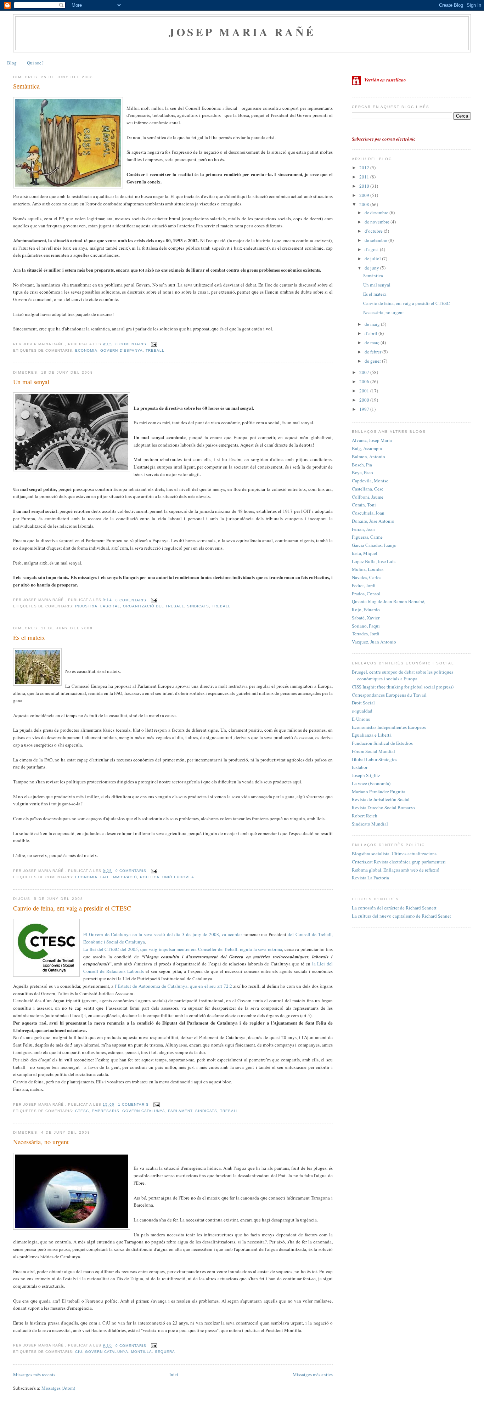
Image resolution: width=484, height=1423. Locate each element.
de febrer (373, 351)
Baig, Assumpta (367, 448)
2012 (364, 167)
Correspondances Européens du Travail (389, 695)
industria (86, 606)
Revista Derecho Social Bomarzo (383, 807)
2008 (364, 204)
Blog (12, 62)
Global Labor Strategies (374, 759)
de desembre (377, 212)
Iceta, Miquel (364, 553)
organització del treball (153, 606)
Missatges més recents (34, 1374)
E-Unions (361, 719)
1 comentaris (133, 1104)
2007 (364, 372)
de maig (373, 324)
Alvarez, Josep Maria (372, 440)
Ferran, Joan (363, 529)
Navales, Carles (366, 577)
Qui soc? (35, 62)
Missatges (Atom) (58, 1388)
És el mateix (29, 637)
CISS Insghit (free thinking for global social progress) (403, 687)
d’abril (371, 333)
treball (155, 350)
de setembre (376, 240)
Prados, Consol (366, 593)
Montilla (141, 1352)
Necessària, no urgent (41, 1142)
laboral (110, 606)
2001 (364, 390)
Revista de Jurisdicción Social (381, 799)
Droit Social (363, 702)
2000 (364, 400)
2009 (364, 195)
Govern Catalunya (143, 1111)
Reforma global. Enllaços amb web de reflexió (395, 870)
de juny (372, 268)
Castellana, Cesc (367, 489)
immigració (124, 877)
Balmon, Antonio (368, 456)
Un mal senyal (31, 382)
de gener (373, 361)
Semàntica (26, 86)
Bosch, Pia (362, 464)
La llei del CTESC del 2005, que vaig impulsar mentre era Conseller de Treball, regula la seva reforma (182, 949)
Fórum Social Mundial (373, 751)
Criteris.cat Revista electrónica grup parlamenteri (399, 861)
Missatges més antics (313, 1374)
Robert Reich (364, 815)
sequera (165, 1352)
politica (149, 877)
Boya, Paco (362, 472)
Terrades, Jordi (365, 633)
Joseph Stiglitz (366, 775)
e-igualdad (362, 711)
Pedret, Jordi (364, 585)
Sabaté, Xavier (365, 617)
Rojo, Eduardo (366, 609)
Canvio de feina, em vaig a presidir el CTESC (72, 908)
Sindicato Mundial (370, 824)
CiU (78, 1352)
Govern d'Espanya (121, 350)
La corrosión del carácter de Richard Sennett (394, 908)
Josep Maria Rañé (242, 32)
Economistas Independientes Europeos (389, 727)
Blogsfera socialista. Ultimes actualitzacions (394, 853)
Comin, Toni (364, 504)
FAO (104, 877)
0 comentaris (131, 344)
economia (86, 350)
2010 (364, 186)
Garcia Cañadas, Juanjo (374, 545)
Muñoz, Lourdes (367, 569)
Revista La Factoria (370, 877)
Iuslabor (359, 767)
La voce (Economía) (371, 783)
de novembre (377, 222)
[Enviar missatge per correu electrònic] (153, 344)
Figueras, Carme (367, 537)
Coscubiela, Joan (368, 513)
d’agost (372, 249)
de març (373, 342)
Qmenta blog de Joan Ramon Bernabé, (388, 601)
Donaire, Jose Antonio (373, 521)
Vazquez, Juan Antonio (374, 642)
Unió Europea (178, 877)
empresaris (105, 1111)
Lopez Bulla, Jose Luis (373, 561)
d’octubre (374, 231)
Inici (173, 1374)
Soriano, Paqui (366, 626)
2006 (364, 381)
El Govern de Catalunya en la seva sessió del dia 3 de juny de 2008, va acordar (162, 934)
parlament (180, 1111)
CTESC (82, 1111)
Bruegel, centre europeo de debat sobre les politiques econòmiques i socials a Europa (402, 675)
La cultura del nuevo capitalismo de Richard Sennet (401, 916)
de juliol (373, 258)
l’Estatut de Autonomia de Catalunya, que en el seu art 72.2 (173, 986)
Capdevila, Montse (370, 480)
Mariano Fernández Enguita (378, 791)
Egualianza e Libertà (372, 735)
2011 (364, 177)
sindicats (198, 606)
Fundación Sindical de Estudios (382, 743)
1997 (364, 409)
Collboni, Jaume (367, 497)
